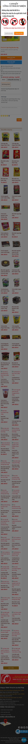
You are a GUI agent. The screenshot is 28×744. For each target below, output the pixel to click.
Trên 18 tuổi (19, 33)
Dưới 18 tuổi (9, 33)
